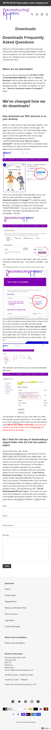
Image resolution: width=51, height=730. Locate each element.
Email (5, 516)
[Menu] (46, 14)
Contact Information (12, 626)
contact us (16, 422)
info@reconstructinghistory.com (15, 454)
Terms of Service (11, 614)
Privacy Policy (10, 595)
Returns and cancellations (15, 643)
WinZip (19, 499)
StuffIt (37, 499)
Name (5, 506)
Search (7, 589)
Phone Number (8, 525)
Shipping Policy (11, 601)
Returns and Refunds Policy (15, 608)
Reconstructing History (28, 722)
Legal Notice (9, 620)
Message (6, 535)
